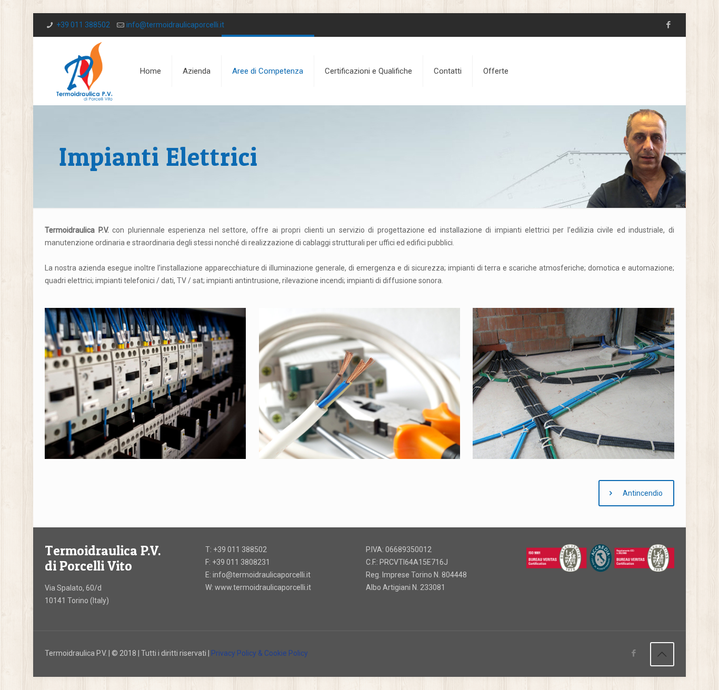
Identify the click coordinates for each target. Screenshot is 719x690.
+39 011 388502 (83, 25)
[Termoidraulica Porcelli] (84, 71)
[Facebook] (668, 24)
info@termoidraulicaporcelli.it (175, 25)
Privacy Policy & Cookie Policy (259, 653)
